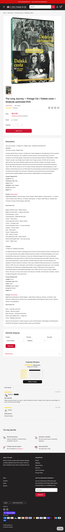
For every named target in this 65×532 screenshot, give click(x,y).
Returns (5, 485)
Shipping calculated (16, 116)
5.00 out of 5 (36, 365)
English (5, 502)
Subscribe (40, 494)
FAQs (4, 483)
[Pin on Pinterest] (52, 108)
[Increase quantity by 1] (21, 125)
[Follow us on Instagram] (7, 509)
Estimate (10, 346)
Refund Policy (9, 354)
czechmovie (9, 105)
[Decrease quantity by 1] (13, 125)
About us (37, 468)
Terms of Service (39, 470)
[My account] (57, 7)
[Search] (53, 7)
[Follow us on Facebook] (4, 509)
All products (10, 13)
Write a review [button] (32, 381)
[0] (60, 7)
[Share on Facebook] (49, 108)
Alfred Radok (14, 194)
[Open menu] (4, 6)
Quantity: (8, 125)
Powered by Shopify (8, 527)
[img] (8, 392)
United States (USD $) (18, 502)
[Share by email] (58, 108)
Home (4, 13)
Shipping (37, 463)
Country (8, 337)
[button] (24, 370)
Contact (5, 481)
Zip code (49, 337)
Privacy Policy (39, 472)
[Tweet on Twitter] (55, 108)
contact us (20, 448)
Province (28, 337)
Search (37, 460)
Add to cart (19, 131)
